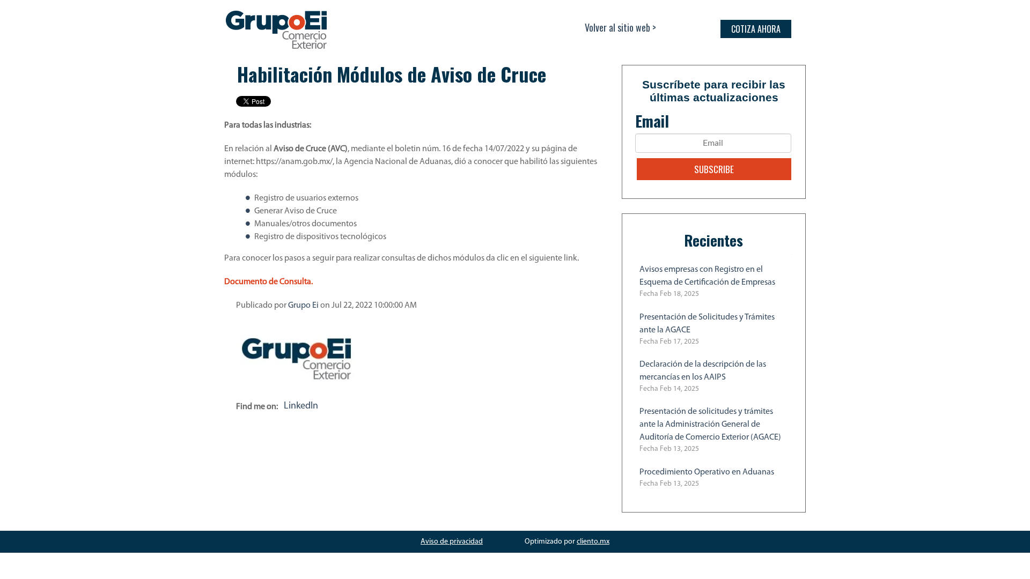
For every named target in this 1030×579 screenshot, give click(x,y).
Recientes (713, 240)
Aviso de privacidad (452, 542)
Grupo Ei (303, 305)
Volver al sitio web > (620, 27)
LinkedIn (301, 406)
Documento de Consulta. (268, 282)
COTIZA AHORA (756, 29)
